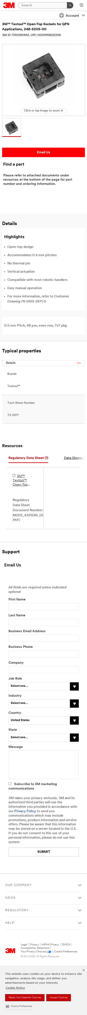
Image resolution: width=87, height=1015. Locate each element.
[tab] (28, 458)
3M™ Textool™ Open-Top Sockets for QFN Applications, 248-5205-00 (23, 481)
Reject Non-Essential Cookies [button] (25, 997)
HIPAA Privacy (50, 944)
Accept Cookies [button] (58, 997)
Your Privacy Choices (33, 951)
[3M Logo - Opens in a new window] (9, 5)
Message (15, 747)
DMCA (66, 944)
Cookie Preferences (65, 951)
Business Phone (20, 647)
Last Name (16, 615)
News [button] (10, 898)
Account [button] (72, 16)
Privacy (34, 944)
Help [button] (9, 923)
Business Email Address (27, 631)
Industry (15, 696)
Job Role (15, 678)
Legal (24, 944)
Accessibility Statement (35, 948)
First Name (17, 599)
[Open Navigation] (81, 5)
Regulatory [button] (17, 910)
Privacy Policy (25, 811)
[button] (19, 1006)
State (12, 730)
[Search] (70, 5)
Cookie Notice (15, 988)
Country (14, 713)
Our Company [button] (18, 885)
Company (16, 663)
